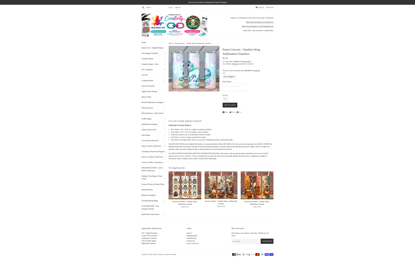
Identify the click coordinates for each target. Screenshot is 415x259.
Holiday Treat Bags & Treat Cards (153, 177)
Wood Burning (147, 190)
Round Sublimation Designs (153, 102)
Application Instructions (153, 214)
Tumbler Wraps (153, 59)
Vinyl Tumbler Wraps (149, 241)
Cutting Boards (153, 81)
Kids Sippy (153, 135)
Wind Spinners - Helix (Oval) (152, 113)
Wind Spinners (153, 108)
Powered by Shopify (170, 254)
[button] (248, 62)
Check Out (269, 7)
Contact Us (191, 241)
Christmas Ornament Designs (153, 151)
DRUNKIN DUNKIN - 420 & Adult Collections (153, 169)
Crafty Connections (158, 254)
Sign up (177, 7)
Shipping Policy (192, 236)
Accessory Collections (153, 140)
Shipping (235, 64)
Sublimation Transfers (149, 238)
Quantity (225, 95)
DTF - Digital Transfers (150, 233)
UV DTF (153, 75)
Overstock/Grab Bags (153, 201)
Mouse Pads (146, 97)
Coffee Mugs (153, 119)
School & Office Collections (153, 162)
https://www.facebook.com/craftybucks (259, 22)
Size (224, 73)
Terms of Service (193, 243)
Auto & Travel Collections (153, 146)
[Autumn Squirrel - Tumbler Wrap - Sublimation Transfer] (221, 185)
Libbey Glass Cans (153, 130)
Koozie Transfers (148, 86)
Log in (171, 7)
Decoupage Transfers (153, 53)
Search (189, 233)
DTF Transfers (153, 70)
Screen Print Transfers (149, 236)
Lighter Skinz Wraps (149, 91)
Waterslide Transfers (149, 243)
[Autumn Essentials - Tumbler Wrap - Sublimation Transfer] (257, 185)
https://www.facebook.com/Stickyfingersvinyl (257, 26)
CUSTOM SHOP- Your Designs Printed (150, 207)
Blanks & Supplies (153, 195)
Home (144, 42)
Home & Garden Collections (153, 157)
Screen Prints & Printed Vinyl (153, 184)
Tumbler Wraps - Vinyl (153, 64)
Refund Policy (191, 238)
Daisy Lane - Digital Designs (153, 48)
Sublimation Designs (153, 124)
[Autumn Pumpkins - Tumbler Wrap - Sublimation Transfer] (185, 185)
